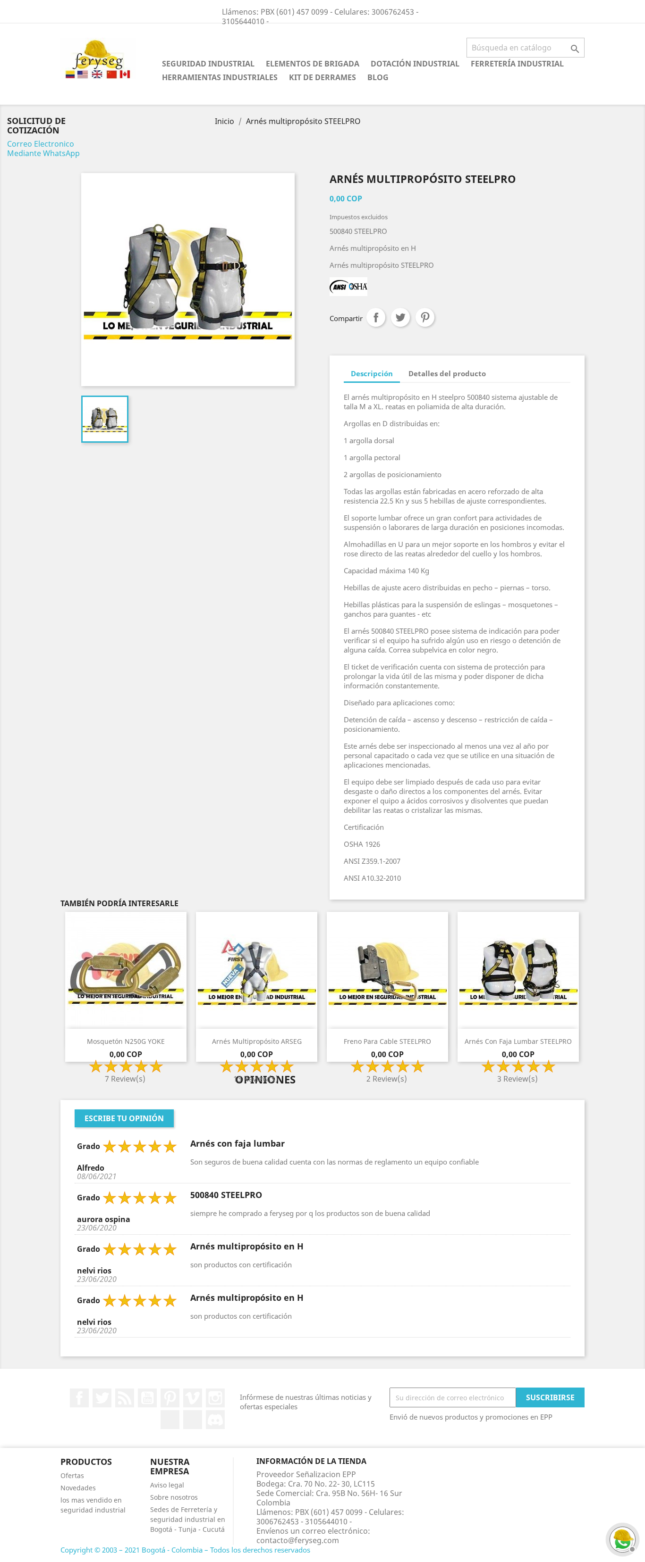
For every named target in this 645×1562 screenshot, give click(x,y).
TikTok (192, 1419)
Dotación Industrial (415, 63)
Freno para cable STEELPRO (387, 1041)
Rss (124, 1397)
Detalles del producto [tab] (447, 373)
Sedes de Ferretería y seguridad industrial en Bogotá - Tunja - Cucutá (187, 1519)
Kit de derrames (322, 77)
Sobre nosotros (174, 1497)
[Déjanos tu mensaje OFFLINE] (621, 1538)
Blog (378, 77)
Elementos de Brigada (312, 63)
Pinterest (425, 317)
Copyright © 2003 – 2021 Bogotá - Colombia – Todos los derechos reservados (185, 1549)
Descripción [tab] (372, 373)
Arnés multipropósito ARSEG (257, 1041)
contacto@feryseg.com (297, 1540)
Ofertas (72, 1475)
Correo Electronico (40, 144)
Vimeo (192, 1397)
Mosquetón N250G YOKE (126, 1041)
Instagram (215, 1397)
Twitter (102, 1397)
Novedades (78, 1487)
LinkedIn (170, 1419)
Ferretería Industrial (517, 63)
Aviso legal (167, 1484)
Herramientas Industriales (220, 77)
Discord (215, 1419)
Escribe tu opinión (124, 1118)
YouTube (147, 1397)
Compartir (375, 317)
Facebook (79, 1397)
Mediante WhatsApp (43, 153)
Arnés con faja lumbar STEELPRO (518, 1041)
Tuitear (400, 317)
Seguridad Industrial (208, 63)
